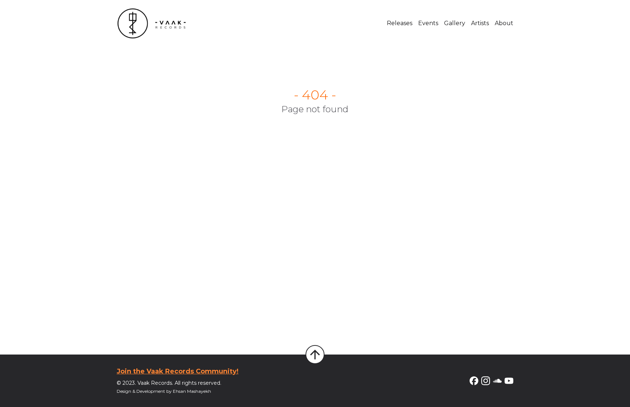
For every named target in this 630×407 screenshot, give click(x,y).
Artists (480, 23)
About (504, 23)
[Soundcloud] (497, 380)
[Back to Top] (315, 354)
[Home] (152, 23)
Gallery (454, 23)
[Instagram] (485, 380)
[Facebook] (474, 380)
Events (428, 23)
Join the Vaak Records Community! (177, 371)
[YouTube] (509, 380)
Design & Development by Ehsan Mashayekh (164, 391)
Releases (399, 23)
